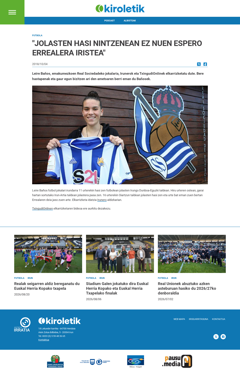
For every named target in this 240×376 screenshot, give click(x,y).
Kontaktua (43, 339)
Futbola (37, 35)
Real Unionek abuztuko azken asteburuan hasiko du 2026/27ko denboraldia (187, 288)
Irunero (102, 200)
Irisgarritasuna (198, 319)
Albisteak (130, 20)
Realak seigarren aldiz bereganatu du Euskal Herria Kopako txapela (47, 286)
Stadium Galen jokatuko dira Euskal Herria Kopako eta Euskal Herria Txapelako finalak (117, 288)
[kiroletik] (120, 8)
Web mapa (179, 319)
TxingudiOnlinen (42, 208)
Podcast (109, 20)
